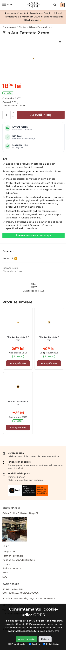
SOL (4, 576)
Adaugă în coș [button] (18, 363)
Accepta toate (26, 639)
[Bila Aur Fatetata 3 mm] (49, 322)
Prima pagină (9, 27)
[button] (13, 113)
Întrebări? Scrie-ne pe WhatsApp (33, 235)
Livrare (6, 564)
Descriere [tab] (8, 251)
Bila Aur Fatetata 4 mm (17, 403)
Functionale (18, 644)
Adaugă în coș (40, 115)
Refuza (45, 639)
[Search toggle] (54, 5)
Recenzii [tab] (9, 258)
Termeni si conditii (13, 555)
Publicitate (52, 644)
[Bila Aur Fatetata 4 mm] (18, 387)
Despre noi (8, 551)
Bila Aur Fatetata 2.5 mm (18, 338)
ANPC (5, 572)
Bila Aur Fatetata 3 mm (49, 338)
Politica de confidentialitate (18, 559)
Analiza (36, 644)
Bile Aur (22, 27)
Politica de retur (11, 568)
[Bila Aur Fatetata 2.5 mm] (18, 322)
